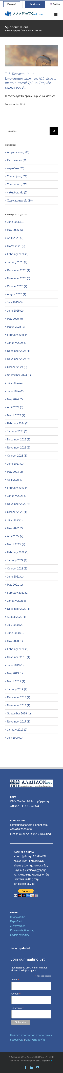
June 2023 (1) (15, 463)
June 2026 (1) (15, 221)
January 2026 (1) (17, 262)
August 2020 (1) (16, 616)
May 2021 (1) (15, 584)
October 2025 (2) (17, 286)
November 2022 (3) (18, 504)
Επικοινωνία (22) (17, 160)
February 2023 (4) (17, 487)
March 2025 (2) (16, 326)
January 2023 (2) (17, 495)
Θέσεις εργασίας (20, 935)
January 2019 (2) (17, 689)
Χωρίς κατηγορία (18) (20, 200)
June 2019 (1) (15, 665)
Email (15, 979)
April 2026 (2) (15, 238)
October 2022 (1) (17, 512)
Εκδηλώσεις (17, 916)
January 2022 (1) (17, 560)
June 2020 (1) (15, 633)
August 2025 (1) (16, 294)
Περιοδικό (16, 921)
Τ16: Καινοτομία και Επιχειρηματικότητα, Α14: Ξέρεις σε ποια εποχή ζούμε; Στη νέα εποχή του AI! (30, 80)
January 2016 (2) (17, 729)
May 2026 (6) (15, 230)
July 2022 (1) (15, 520)
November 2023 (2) (18, 447)
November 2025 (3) (18, 278)
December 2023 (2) (18, 439)
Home (8, 30)
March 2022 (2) (16, 544)
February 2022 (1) (17, 552)
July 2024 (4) (15, 383)
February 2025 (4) (17, 334)
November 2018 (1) (18, 705)
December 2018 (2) (18, 697)
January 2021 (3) (17, 600)
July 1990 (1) (15, 737)
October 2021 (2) (17, 568)
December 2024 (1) (18, 351)
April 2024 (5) (15, 407)
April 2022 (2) (15, 536)
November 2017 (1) (18, 721)
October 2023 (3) (17, 455)
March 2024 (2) (16, 415)
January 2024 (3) (17, 431)
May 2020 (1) (15, 641)
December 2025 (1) (18, 270)
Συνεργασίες (17, 926)
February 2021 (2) (17, 592)
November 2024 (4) (18, 359)
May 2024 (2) (15, 399)
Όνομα (15, 993)
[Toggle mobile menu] (56, 14)
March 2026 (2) (16, 246)
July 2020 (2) (15, 624)
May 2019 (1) (15, 673)
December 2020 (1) (18, 608)
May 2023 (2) (15, 471)
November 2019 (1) (18, 657)
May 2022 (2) (15, 528)
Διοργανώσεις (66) (18, 152)
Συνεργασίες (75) (17, 184)
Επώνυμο (17, 1008)
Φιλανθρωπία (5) (17, 192)
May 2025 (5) (15, 318)
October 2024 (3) (17, 367)
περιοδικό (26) (15, 168)
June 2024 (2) (15, 391)
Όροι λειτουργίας (35, 1039)
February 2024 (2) (17, 423)
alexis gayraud (42, 1060)
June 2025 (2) (15, 310)
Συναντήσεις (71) (17, 176)
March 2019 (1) (16, 681)
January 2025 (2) (17, 342)
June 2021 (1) (15, 576)
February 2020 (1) (17, 649)
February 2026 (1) (17, 254)
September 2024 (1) (19, 375)
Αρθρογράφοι (19, 30)
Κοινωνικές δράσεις (22, 930)
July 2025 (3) (15, 302)
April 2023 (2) (15, 479)
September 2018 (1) (19, 713)
